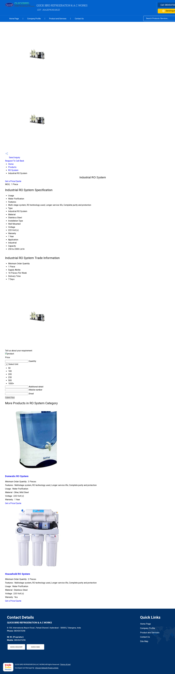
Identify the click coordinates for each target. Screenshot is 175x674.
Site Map (144, 641)
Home (11, 164)
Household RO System (17, 574)
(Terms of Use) (65, 664)
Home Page (14, 19)
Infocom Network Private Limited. (47, 668)
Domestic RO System (16, 476)
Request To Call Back (14, 161)
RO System (13, 170)
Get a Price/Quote (13, 181)
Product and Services (57, 19)
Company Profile (34, 19)
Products (12, 167)
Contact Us (79, 19)
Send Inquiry (14, 157)
